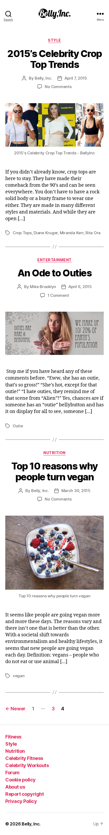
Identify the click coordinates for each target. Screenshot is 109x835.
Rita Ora (93, 232)
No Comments (58, 86)
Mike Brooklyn (43, 286)
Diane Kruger (46, 232)
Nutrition (54, 452)
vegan (19, 675)
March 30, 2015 (75, 490)
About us (15, 787)
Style (54, 40)
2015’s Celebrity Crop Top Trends (54, 59)
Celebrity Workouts (27, 765)
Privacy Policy (21, 801)
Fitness (13, 737)
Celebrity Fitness (24, 758)
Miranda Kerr (72, 232)
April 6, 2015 (80, 286)
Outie (18, 425)
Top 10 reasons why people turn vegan (54, 471)
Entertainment (54, 260)
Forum (12, 772)
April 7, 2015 (76, 78)
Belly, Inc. (43, 78)
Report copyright (24, 794)
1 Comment (58, 295)
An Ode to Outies (54, 273)
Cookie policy (20, 779)
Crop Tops (22, 232)
